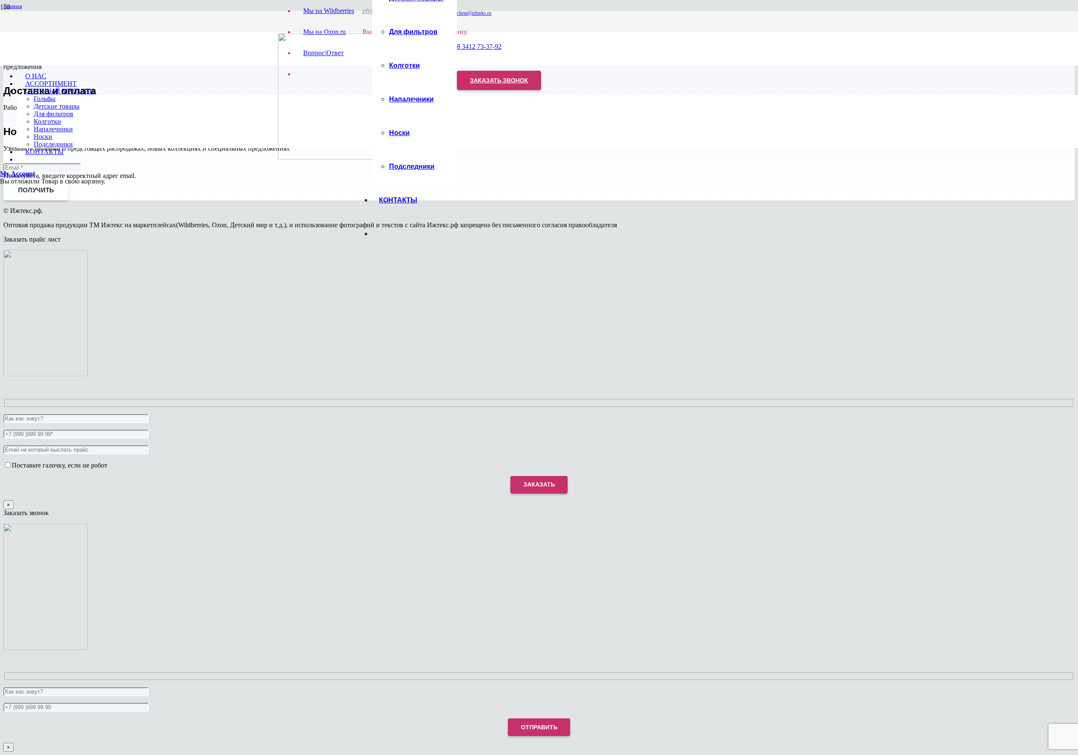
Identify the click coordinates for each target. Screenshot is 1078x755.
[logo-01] (341, 157)
